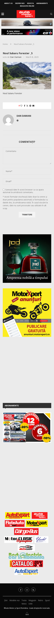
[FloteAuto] (15, 523)
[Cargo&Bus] (26, 531)
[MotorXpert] (37, 523)
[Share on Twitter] (27, 105)
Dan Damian (15, 57)
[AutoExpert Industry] (26, 571)
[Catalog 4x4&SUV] (26, 563)
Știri (5, 600)
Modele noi (14, 600)
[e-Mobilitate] (26, 555)
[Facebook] (20, 590)
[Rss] (33, 590)
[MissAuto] (26, 547)
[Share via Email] (33, 105)
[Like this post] (21, 105)
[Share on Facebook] (24, 105)
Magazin (32, 600)
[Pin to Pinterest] (30, 105)
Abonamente (42, 3)
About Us (8, 3)
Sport (47, 600)
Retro (40, 600)
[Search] (51, 14)
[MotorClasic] (18, 539)
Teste (24, 600)
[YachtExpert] (41, 539)
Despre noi (20, 3)
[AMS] (39, 515)
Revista (30, 3)
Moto (24, 603)
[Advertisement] (27, 369)
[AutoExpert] (17, 515)
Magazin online (27, 6)
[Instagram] (27, 590)
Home (5, 44)
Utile (31, 603)
